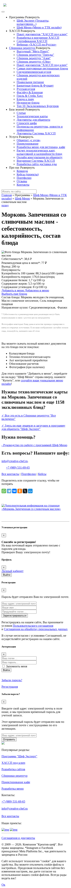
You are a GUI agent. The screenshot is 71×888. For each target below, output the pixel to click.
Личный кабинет (12, 571)
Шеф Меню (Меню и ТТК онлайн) (39, 27)
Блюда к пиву (25, 99)
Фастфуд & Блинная (30, 92)
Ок (3, 884)
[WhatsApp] (4, 491)
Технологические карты (32, 116)
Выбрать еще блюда (14, 293)
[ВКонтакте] (14, 491)
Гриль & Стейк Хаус (30, 95)
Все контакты (10, 474)
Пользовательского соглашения (33, 625)
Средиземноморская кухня (34, 71)
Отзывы (22, 181)
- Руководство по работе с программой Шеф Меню (34, 445)
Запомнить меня (16, 666)
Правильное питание (30, 82)
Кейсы (42, 474)
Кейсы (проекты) (28, 174)
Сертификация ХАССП (32, 41)
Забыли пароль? (12, 680)
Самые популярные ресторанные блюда (42, 68)
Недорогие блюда (28, 102)
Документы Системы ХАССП (36, 133)
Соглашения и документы (18, 838)
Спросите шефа (27, 123)
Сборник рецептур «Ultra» (34, 61)
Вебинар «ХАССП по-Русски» (36, 44)
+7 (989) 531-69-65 (18, 467)
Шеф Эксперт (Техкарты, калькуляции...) (33, 22)
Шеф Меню (22, 198)
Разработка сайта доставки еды (37, 164)
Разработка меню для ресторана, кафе (41, 147)
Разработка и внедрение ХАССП (38, 37)
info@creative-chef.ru (15, 461)
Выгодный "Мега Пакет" (33, 51)
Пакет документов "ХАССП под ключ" (42, 34)
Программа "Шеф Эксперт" (19, 756)
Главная (7, 195)
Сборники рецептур (22, 48)
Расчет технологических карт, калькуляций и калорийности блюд (39, 152)
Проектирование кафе (16, 782)
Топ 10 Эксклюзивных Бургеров (38, 106)
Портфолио (24, 177)
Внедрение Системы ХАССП (36, 160)
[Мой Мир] (30, 491)
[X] (25, 491)
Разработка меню (13, 788)
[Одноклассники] (19, 491)
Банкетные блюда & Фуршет (35, 85)
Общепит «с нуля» (29, 140)
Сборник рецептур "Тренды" (35, 54)
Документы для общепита (33, 119)
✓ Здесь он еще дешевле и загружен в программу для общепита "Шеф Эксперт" (33, 427)
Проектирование (27, 143)
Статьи (21, 112)
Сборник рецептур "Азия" (34, 58)
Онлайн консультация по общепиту (39, 157)
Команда (22, 171)
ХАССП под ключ (13, 762)
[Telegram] (9, 491)
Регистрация (10, 686)
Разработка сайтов (13, 769)
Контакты (23, 184)
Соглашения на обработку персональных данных (36, 629)
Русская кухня (26, 89)
